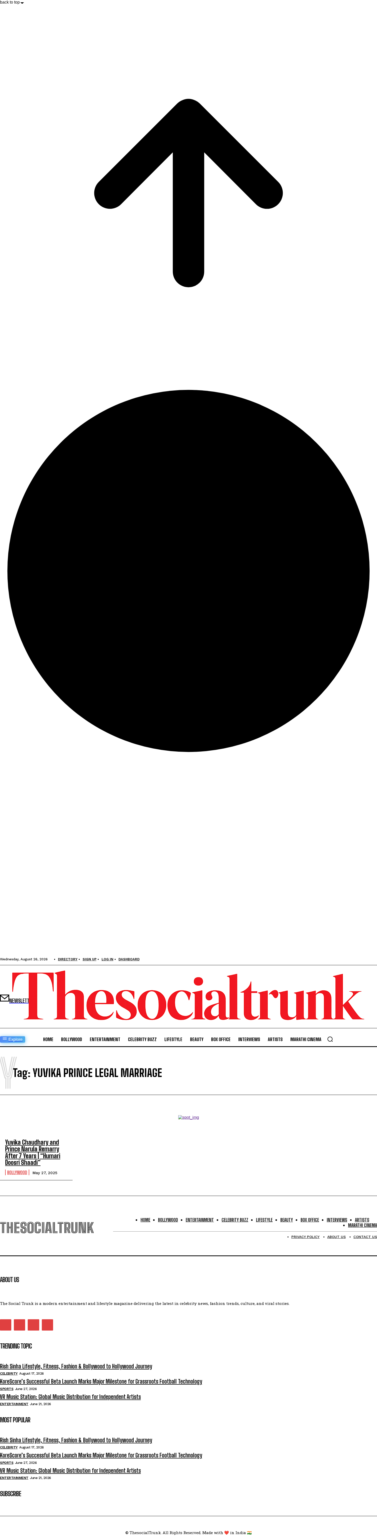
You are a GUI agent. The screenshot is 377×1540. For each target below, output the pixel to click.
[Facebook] (5, 1325)
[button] (330, 1039)
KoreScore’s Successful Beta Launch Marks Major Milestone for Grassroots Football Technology (101, 1381)
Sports (6, 1389)
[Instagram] (19, 1325)
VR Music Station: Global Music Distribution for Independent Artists (70, 1396)
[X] (33, 1325)
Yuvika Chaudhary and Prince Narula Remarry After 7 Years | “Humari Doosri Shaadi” (32, 1152)
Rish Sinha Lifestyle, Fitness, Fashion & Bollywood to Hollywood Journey (76, 1366)
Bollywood (17, 1172)
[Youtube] (47, 1325)
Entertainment (14, 1404)
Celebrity (9, 1373)
